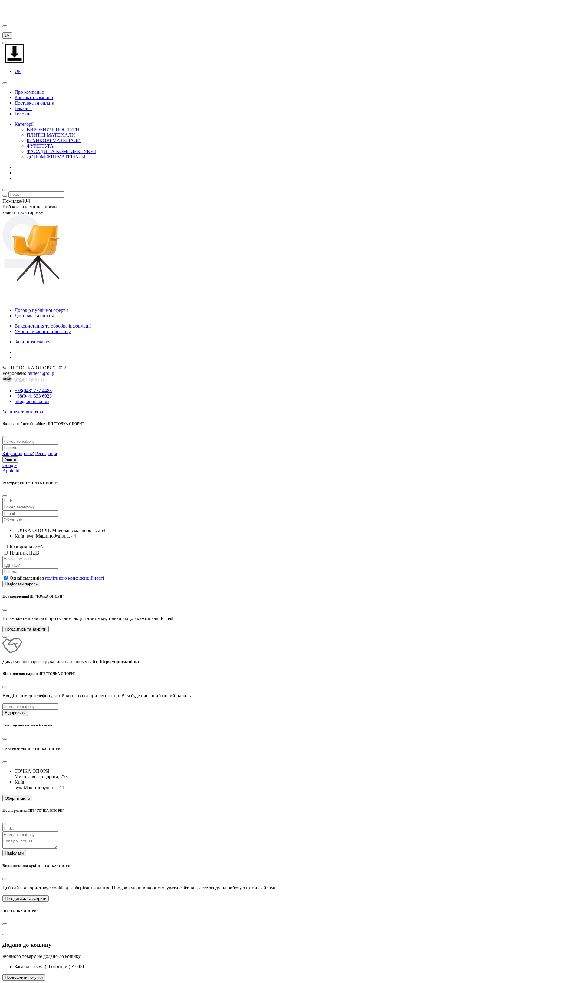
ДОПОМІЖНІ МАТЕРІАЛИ (56, 156)
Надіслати (14, 853)
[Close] (4, 610)
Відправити (15, 713)
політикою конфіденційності (74, 578)
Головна (23, 113)
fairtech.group (41, 373)
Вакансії (23, 108)
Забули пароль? (18, 453)
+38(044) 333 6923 (33, 395)
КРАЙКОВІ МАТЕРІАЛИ (54, 140)
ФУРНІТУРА (40, 145)
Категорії (24, 124)
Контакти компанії (34, 97)
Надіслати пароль (21, 584)
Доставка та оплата (34, 102)
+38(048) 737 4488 (33, 390)
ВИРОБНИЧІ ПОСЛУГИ (53, 129)
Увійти (10, 459)
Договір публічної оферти (41, 310)
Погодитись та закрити (25, 629)
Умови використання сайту (43, 331)
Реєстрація (46, 453)
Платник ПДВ (24, 552)
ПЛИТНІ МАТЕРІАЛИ (51, 135)
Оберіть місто (17, 798)
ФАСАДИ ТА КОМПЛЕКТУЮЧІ (61, 151)
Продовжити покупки (24, 977)
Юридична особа (27, 546)
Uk (7, 35)
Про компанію (29, 92)
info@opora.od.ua (32, 401)
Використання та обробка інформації (53, 325)
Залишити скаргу (32, 341)
